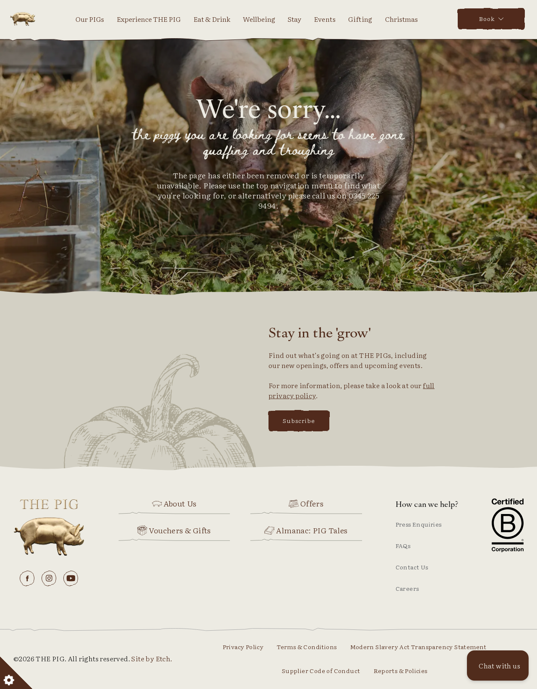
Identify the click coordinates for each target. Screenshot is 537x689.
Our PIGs (90, 19)
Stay (294, 19)
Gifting (360, 19)
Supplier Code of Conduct (321, 670)
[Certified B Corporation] (508, 525)
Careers (407, 588)
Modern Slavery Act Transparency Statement (418, 646)
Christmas (401, 19)
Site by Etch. (151, 658)
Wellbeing (259, 19)
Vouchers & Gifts (180, 530)
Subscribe (299, 420)
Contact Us (412, 567)
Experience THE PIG (149, 19)
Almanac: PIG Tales (311, 530)
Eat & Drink (211, 19)
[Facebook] (27, 578)
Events (325, 19)
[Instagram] (49, 578)
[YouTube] (70, 578)
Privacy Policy (243, 646)
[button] (498, 665)
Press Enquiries (419, 524)
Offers (311, 503)
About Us (180, 503)
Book (487, 18)
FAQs (403, 545)
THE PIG (22, 19)
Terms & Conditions (306, 646)
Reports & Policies (401, 670)
